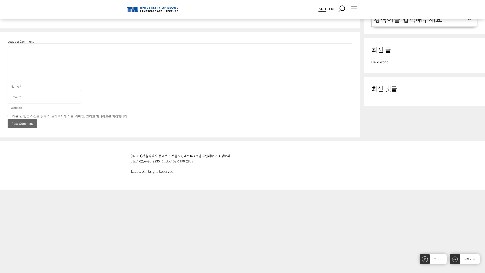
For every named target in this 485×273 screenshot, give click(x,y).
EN (331, 9)
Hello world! (380, 62)
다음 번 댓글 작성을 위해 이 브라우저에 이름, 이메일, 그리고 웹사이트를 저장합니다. (70, 116)
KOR (322, 9)
